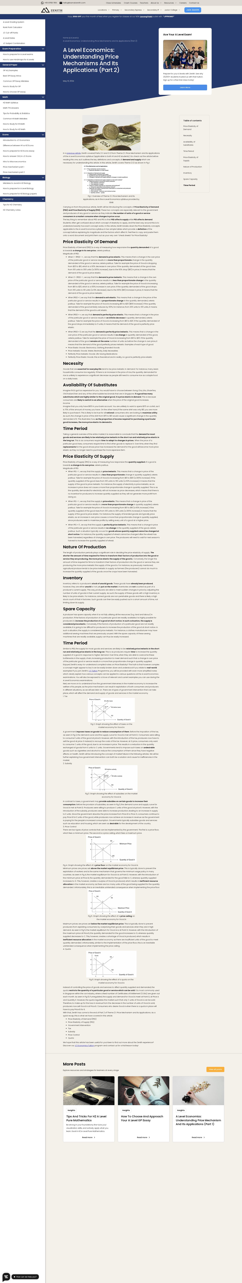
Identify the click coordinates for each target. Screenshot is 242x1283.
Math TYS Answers (11, 108)
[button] (156, 3)
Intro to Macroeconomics (14, 161)
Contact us (194, 3)
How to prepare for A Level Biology (18, 188)
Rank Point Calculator (12, 27)
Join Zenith (192, 9)
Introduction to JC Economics (16, 140)
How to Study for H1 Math (14, 124)
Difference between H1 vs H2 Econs (18, 145)
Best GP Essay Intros (12, 76)
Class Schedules (113, 3)
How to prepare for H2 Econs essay (18, 151)
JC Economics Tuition (84, 1045)
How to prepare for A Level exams (18, 54)
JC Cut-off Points (10, 32)
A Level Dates (9, 38)
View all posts (215, 1069)
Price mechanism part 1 (13, 167)
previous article (74, 153)
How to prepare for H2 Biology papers (20, 193)
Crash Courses (130, 3)
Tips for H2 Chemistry (12, 204)
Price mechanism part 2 (14, 172)
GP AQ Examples (10, 70)
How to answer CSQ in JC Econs (17, 156)
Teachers (144, 3)
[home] (55, 10)
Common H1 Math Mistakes (15, 118)
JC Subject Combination (14, 43)
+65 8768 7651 (50, 3)
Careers (183, 3)
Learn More (185, 87)
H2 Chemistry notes (12, 210)
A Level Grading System (13, 22)
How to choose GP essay (14, 92)
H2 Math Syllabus (10, 102)
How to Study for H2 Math (14, 129)
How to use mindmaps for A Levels (18, 59)
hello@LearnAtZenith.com (74, 3)
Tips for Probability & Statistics (16, 113)
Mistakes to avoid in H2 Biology (17, 183)
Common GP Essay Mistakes (16, 81)
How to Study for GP (12, 86)
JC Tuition (93, 671)
